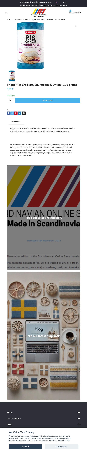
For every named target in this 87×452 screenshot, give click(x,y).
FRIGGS (25, 20)
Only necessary (61, 446)
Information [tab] (16, 122)
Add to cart (49, 100)
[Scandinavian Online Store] (38, 12)
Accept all (25, 446)
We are (9, 412)
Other (9, 425)
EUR (64, 2)
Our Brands (17, 20)
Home (9, 20)
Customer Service (14, 418)
